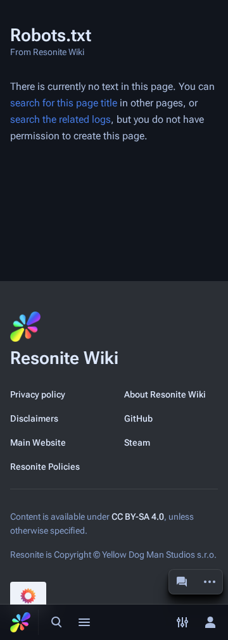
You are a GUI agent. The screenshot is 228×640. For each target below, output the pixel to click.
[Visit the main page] (20, 622)
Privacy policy (37, 394)
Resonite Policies (45, 466)
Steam (137, 442)
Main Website (38, 442)
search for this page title (63, 103)
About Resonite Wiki (165, 394)
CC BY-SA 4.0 (137, 516)
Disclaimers (34, 418)
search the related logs (60, 119)
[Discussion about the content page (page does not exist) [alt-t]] (181, 581)
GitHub (138, 418)
